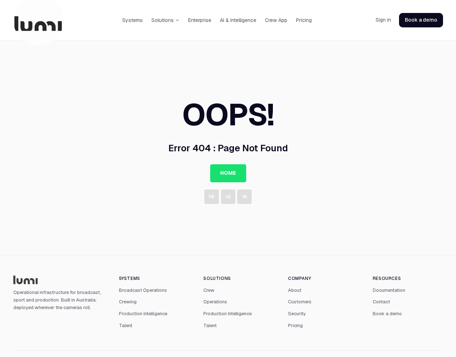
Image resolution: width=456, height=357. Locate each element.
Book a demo (421, 20)
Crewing (128, 302)
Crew (208, 290)
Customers (299, 302)
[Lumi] (59, 280)
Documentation (389, 290)
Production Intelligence (143, 314)
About (294, 290)
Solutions (162, 20)
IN (244, 197)
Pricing (304, 20)
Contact (381, 302)
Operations (215, 302)
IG (228, 197)
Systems (132, 20)
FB (211, 197)
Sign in (383, 20)
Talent (125, 325)
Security (297, 314)
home (228, 173)
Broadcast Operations (143, 290)
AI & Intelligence (238, 20)
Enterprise (199, 20)
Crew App (276, 20)
